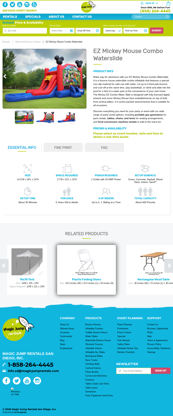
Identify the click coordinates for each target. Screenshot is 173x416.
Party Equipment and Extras (99, 395)
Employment (66, 348)
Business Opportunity (157, 328)
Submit (157, 30)
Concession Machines (96, 376)
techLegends (20, 412)
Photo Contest (124, 332)
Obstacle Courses (94, 344)
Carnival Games (93, 368)
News (62, 344)
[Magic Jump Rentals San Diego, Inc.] (86, 11)
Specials (121, 336)
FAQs (150, 332)
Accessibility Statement (158, 348)
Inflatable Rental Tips (127, 348)
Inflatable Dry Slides (95, 352)
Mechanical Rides (94, 356)
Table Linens (91, 387)
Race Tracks (91, 360)
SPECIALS (33, 17)
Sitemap (151, 352)
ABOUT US (56, 17)
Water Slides (91, 336)
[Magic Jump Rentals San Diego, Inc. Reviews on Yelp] (15, 394)
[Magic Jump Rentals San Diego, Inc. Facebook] (6, 6)
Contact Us (152, 324)
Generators (90, 391)
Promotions (122, 328)
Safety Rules (123, 344)
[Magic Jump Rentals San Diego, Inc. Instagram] (27, 6)
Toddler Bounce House (96, 332)
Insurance (65, 332)
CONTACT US (82, 17)
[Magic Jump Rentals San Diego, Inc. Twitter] (13, 6)
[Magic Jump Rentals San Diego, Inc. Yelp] (35, 6)
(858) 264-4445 (155, 11)
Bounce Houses (93, 324)
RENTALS (10, 17)
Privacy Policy (154, 344)
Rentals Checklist (125, 352)
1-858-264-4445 (30, 364)
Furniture (89, 380)
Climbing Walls (92, 364)
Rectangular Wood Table (154, 279)
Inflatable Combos (94, 328)
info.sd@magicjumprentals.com (33, 371)
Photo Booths (92, 372)
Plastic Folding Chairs (86, 279)
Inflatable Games (93, 348)
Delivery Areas (67, 328)
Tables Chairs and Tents (97, 383)
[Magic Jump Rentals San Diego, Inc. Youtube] (20, 6)
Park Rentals (123, 340)
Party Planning (124, 324)
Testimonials (66, 336)
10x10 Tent (27, 279)
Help (149, 336)
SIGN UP (160, 370)
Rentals (6, 41)
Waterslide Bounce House (28, 41)
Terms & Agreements (157, 340)
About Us (64, 324)
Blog (62, 340)
